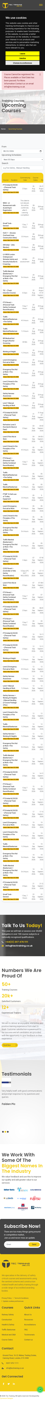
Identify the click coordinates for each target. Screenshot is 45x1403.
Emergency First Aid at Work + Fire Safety (10, 372)
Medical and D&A (9, 1335)
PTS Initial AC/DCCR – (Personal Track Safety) (10, 187)
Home (3, 129)
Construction (7, 1320)
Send (34, 1244)
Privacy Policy (7, 1298)
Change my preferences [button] (22, 63)
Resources (28, 1320)
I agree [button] (22, 53)
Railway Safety (8, 1315)
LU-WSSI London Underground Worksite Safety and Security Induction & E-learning (10, 259)
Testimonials (29, 1335)
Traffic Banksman (8, 1330)
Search (5, 163)
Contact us (28, 1340)
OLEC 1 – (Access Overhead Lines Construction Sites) (10, 235)
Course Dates (7, 1340)
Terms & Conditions (21, 1298)
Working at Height (9, 352)
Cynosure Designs (6, 1398)
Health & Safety (8, 1325)
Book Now (7, 1045)
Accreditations (30, 1325)
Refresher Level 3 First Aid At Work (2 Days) (10, 427)
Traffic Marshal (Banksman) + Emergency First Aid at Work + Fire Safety (10, 276)
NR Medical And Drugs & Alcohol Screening (8, 340)
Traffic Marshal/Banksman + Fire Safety (10, 319)
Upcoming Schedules (11, 155)
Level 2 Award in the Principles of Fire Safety (10, 384)
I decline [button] (22, 58)
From (4, 146)
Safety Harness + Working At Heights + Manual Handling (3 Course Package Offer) (10, 700)
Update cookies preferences (13, 1301)
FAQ (26, 1330)
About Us (28, 1315)
